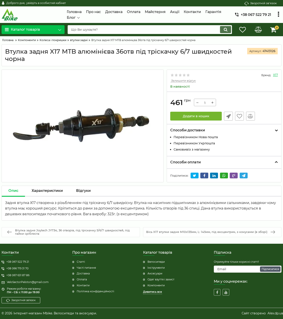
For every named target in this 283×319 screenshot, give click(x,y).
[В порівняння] (250, 116)
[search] (225, 29)
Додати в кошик (196, 116)
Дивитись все (152, 291)
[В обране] (239, 116)
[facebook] (217, 292)
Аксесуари (154, 273)
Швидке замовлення (228, 116)
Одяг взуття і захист (160, 279)
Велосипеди (156, 261)
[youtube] (226, 292)
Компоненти (156, 285)
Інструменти (156, 267)
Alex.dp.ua (275, 313)
